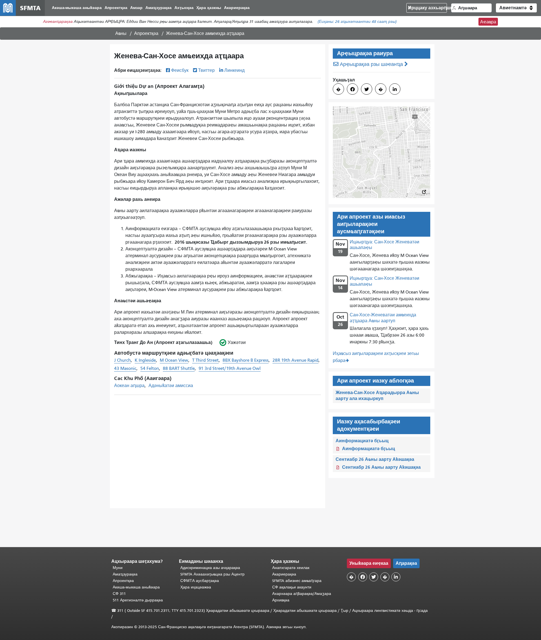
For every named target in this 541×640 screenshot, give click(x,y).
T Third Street (205, 360)
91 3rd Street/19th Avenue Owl (230, 368)
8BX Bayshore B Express (246, 360)
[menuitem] (76, 8)
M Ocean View (174, 360)
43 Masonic (125, 368)
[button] (516, 7)
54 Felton (149, 368)
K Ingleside (145, 360)
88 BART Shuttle (179, 368)
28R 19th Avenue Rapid (295, 360)
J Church (122, 360)
